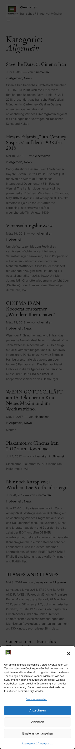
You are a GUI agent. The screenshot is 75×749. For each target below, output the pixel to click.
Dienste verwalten (36, 699)
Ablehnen (37, 722)
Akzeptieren (37, 710)
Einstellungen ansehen (37, 733)
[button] (69, 654)
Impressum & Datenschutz (37, 743)
